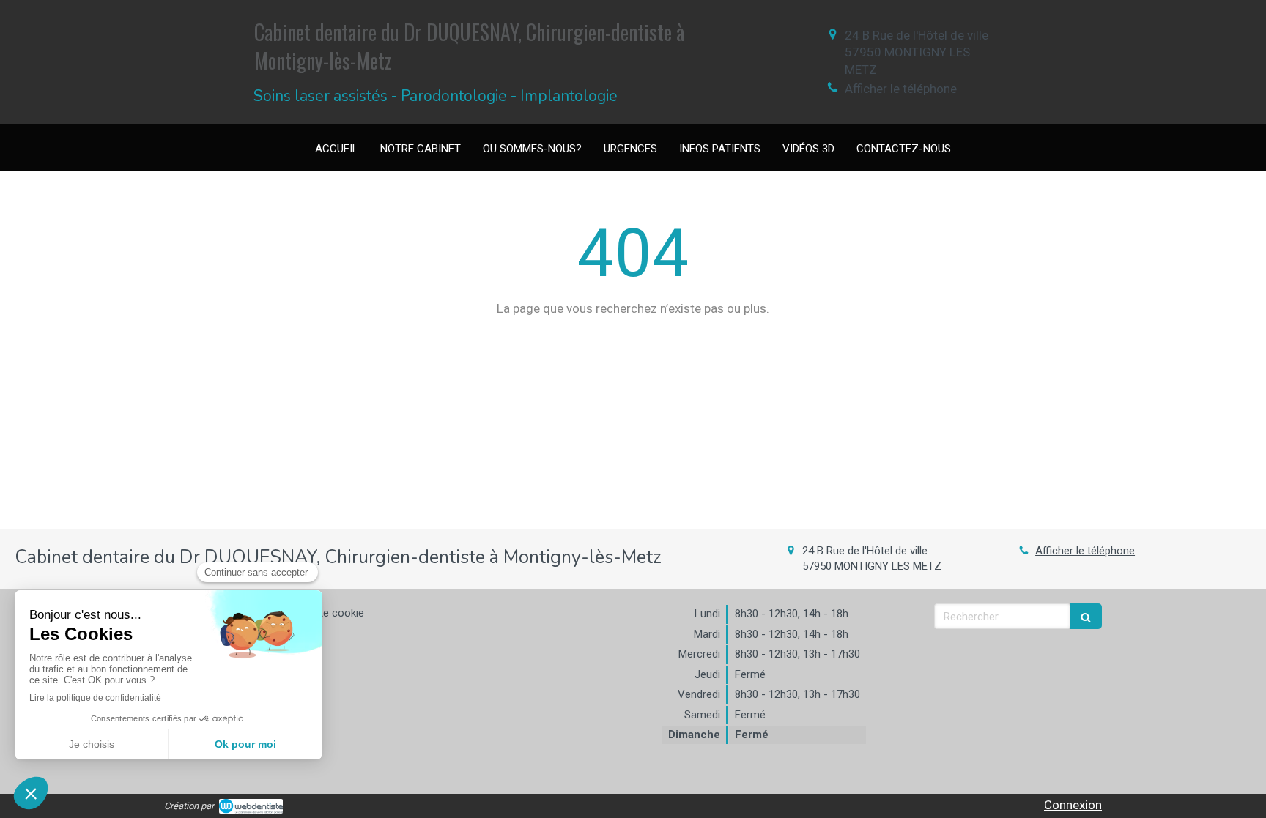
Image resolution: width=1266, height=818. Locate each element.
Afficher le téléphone (901, 88)
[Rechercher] (1086, 616)
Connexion (1073, 804)
